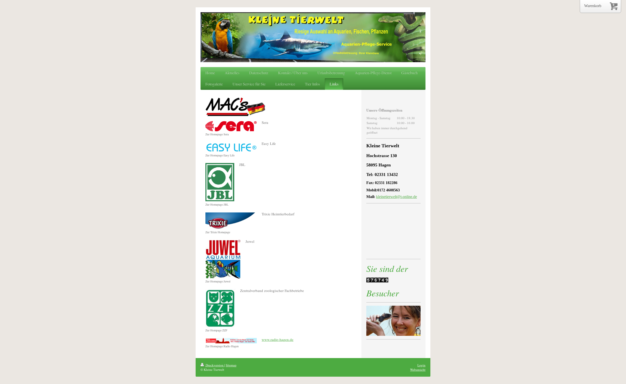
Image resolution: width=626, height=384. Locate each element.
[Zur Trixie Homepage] (231, 220)
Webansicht (417, 369)
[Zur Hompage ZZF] (220, 308)
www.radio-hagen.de (277, 339)
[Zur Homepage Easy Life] (231, 147)
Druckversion (214, 365)
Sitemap (231, 365)
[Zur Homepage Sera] (231, 126)
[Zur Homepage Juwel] (223, 259)
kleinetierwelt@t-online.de (396, 197)
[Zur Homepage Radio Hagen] (231, 340)
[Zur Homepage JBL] (219, 182)
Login (421, 365)
